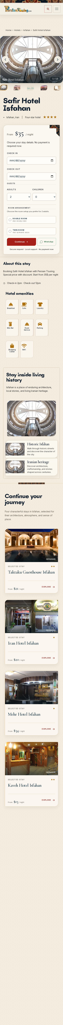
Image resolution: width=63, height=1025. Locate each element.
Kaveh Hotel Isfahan (25, 785)
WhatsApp (48, 242)
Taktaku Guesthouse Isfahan (31, 572)
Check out (13, 169)
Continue (20, 241)
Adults (11, 189)
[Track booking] (48, 9)
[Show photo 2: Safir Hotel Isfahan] (17, 88)
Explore (46, 587)
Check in (12, 153)
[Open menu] (56, 9)
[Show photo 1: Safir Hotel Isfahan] (3, 87)
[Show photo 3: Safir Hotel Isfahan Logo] (30, 88)
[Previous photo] (5, 59)
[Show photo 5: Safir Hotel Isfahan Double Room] (57, 88)
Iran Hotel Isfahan (23, 643)
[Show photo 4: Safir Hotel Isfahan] (43, 88)
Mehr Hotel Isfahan (24, 714)
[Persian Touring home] (18, 9)
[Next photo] (57, 59)
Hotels (17, 30)
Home (8, 30)
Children (37, 189)
